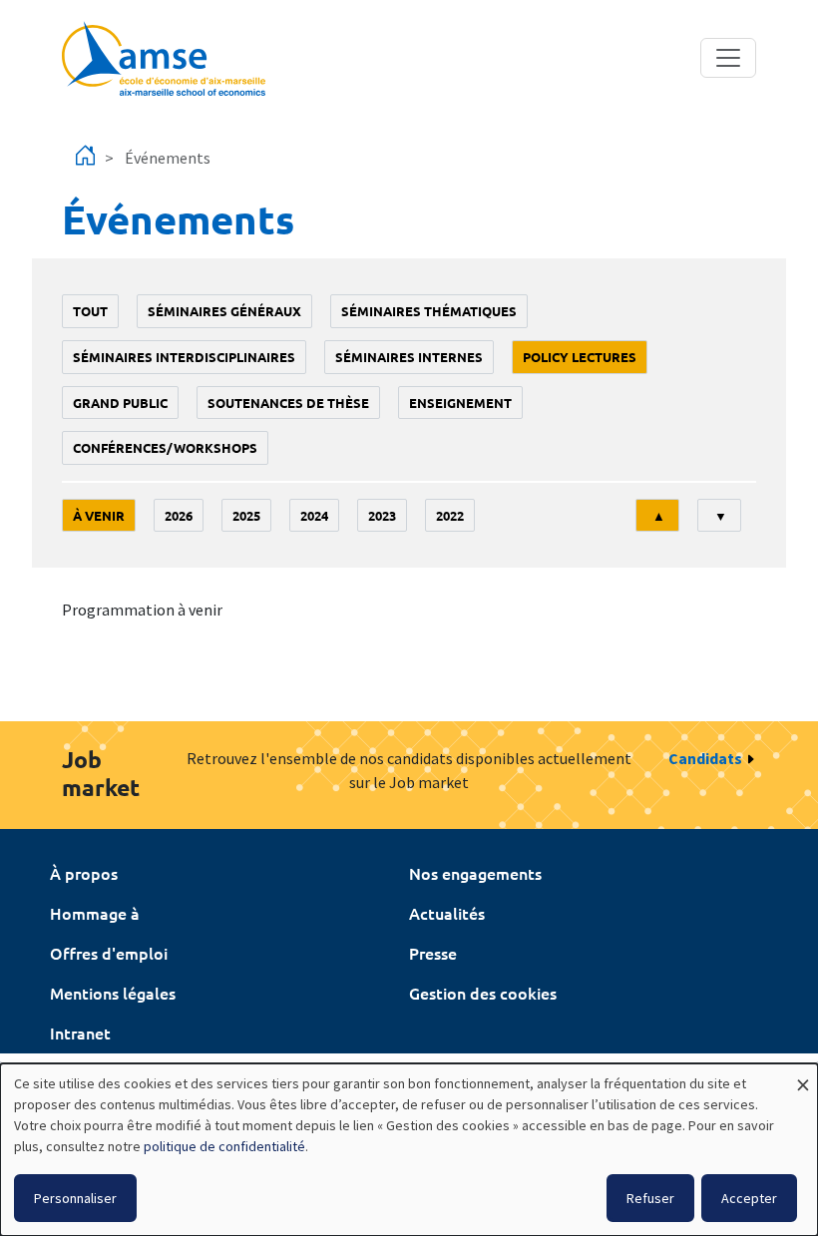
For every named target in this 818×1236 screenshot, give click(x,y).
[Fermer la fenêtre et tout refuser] (803, 1075)
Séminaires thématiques (429, 310)
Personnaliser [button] (75, 1198)
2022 (450, 515)
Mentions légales (113, 993)
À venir (99, 515)
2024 (314, 515)
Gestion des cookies (483, 993)
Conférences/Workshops (165, 447)
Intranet (80, 1032)
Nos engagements (475, 873)
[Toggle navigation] (728, 58)
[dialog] (409, 1149)
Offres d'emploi (109, 953)
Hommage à (95, 913)
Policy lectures (579, 356)
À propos (84, 873)
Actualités (447, 913)
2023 (382, 515)
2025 (246, 515)
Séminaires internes (409, 356)
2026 (179, 515)
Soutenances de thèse (288, 402)
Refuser (650, 1198)
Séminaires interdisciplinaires (184, 356)
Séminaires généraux (224, 310)
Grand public (120, 402)
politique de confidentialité (224, 1146)
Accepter (749, 1198)
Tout (90, 310)
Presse (433, 953)
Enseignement (460, 402)
